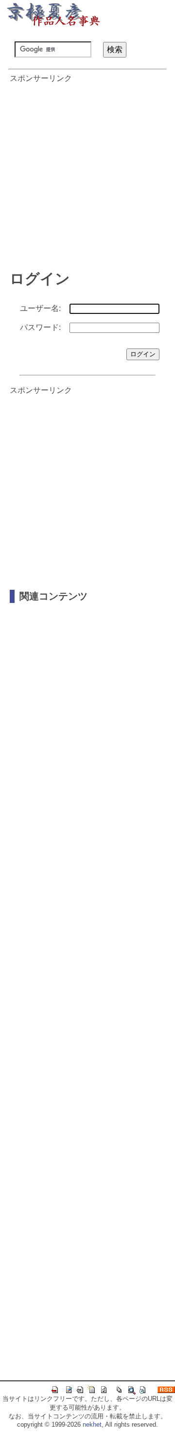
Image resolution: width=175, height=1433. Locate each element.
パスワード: (40, 327)
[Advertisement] (87, 171)
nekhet (92, 1424)
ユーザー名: (40, 308)
